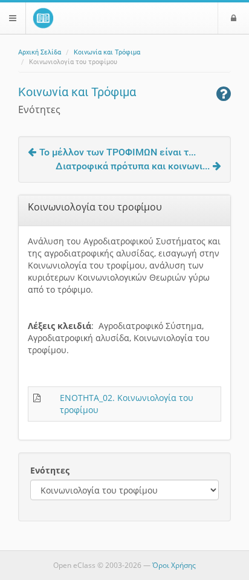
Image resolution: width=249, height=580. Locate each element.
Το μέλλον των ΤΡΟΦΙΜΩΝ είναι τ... (117, 152)
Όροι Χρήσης (174, 565)
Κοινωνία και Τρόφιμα (107, 52)
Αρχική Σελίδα (39, 52)
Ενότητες (50, 470)
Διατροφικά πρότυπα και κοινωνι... (133, 166)
